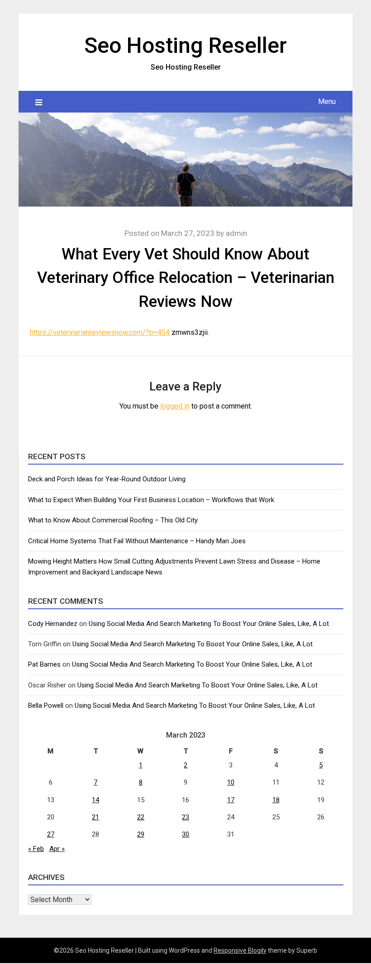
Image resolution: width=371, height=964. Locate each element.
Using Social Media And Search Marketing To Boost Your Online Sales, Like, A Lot (209, 624)
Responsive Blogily (240, 950)
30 (185, 834)
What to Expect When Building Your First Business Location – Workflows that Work (151, 500)
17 (230, 800)
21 (95, 817)
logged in (175, 406)
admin (236, 233)
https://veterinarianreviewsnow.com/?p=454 (100, 332)
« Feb (36, 849)
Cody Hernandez (52, 624)
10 (230, 782)
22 (140, 817)
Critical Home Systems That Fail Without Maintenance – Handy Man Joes (137, 541)
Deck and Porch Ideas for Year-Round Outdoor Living (107, 479)
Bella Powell (45, 705)
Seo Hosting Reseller (185, 45)
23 (185, 817)
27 (50, 834)
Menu (327, 101)
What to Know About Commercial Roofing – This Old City (113, 520)
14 (95, 800)
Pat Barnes (44, 664)
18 (276, 800)
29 (140, 834)
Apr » (57, 849)
